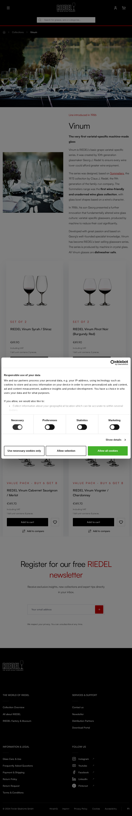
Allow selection (66, 450)
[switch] (50, 427)
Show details (113, 439)
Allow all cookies (108, 450)
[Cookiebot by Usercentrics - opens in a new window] (113, 362)
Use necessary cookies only (24, 450)
